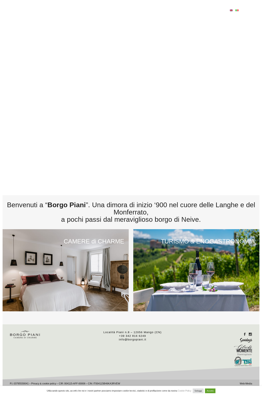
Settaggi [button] (198, 391)
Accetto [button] (210, 391)
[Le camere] (66, 270)
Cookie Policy (184, 390)
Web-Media (246, 383)
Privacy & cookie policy (43, 383)
